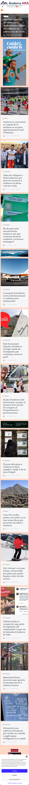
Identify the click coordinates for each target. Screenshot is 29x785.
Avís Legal (20, 783)
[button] (26, 756)
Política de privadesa (12, 783)
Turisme (6, 16)
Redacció (7, 35)
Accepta (14, 771)
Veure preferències (14, 779)
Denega (14, 775)
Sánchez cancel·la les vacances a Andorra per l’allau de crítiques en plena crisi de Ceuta (14, 25)
